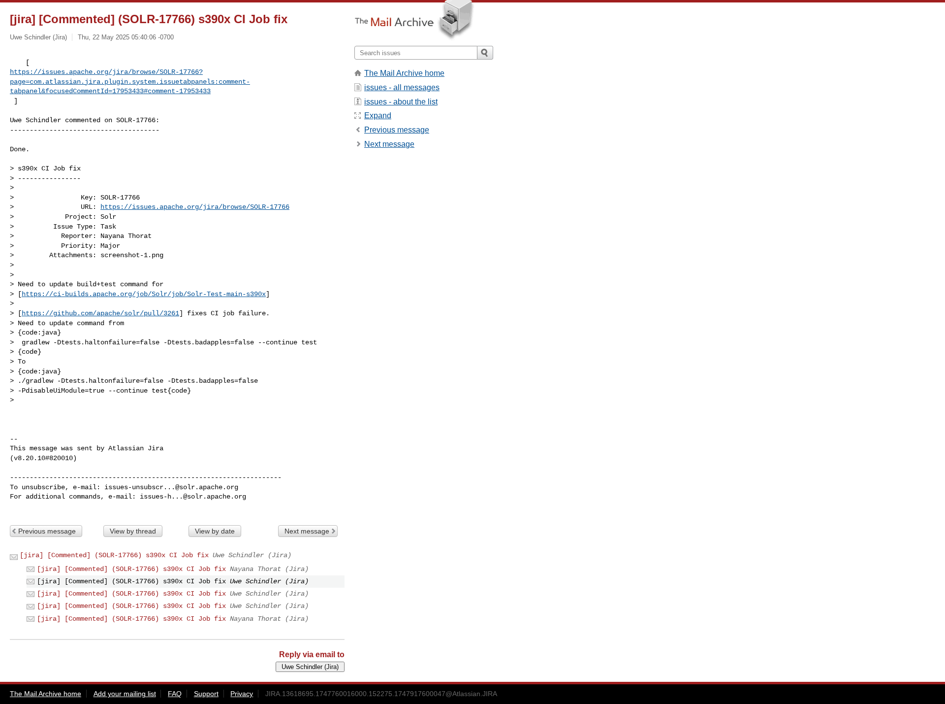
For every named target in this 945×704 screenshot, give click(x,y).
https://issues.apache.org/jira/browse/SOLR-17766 (194, 207)
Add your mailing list (125, 694)
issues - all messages (402, 87)
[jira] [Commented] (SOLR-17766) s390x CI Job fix (114, 555)
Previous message (47, 531)
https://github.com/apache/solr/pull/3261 (100, 313)
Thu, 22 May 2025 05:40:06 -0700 (126, 37)
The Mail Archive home (404, 73)
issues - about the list (401, 102)
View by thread (133, 531)
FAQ (175, 694)
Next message (306, 531)
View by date (215, 531)
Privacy (241, 694)
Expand (377, 115)
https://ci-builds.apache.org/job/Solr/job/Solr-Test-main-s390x (144, 294)
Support (206, 694)
